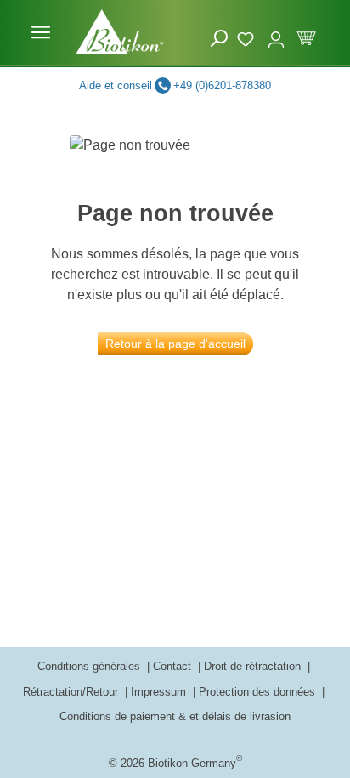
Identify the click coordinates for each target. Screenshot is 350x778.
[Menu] (41, 32)
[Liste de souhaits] (247, 36)
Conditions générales (90, 666)
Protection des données (259, 691)
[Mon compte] (276, 32)
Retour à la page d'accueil (175, 343)
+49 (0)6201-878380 (222, 85)
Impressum (160, 691)
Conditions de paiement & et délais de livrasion (175, 716)
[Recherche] (219, 38)
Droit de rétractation (254, 666)
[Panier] (305, 36)
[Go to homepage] (119, 31)
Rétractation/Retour (72, 691)
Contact (174, 666)
